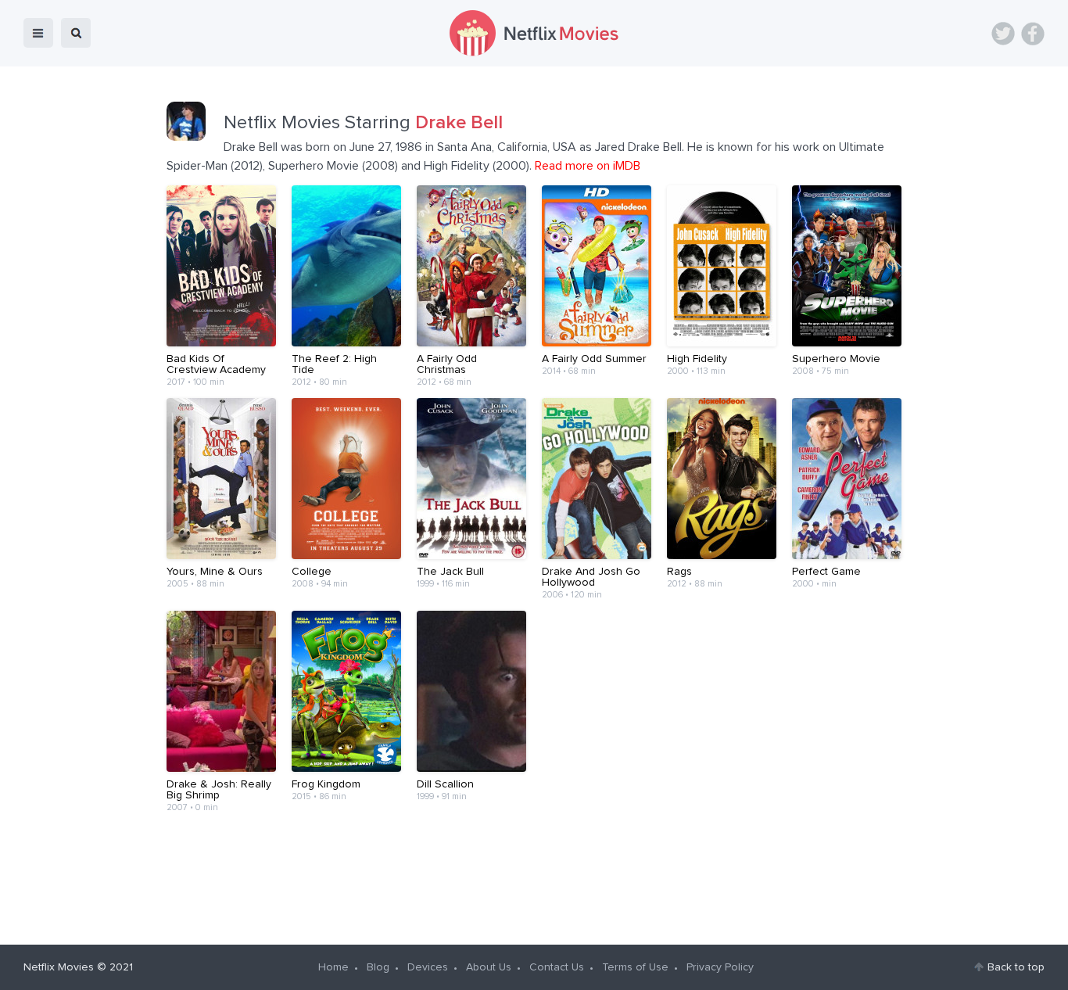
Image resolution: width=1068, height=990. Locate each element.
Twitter (1003, 33)
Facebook (1033, 33)
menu (38, 33)
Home (333, 967)
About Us (488, 967)
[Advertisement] (534, 873)
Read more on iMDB (587, 166)
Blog (378, 967)
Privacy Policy (720, 967)
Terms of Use (635, 967)
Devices (427, 967)
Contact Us (556, 967)
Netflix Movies (58, 967)
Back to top (1016, 967)
